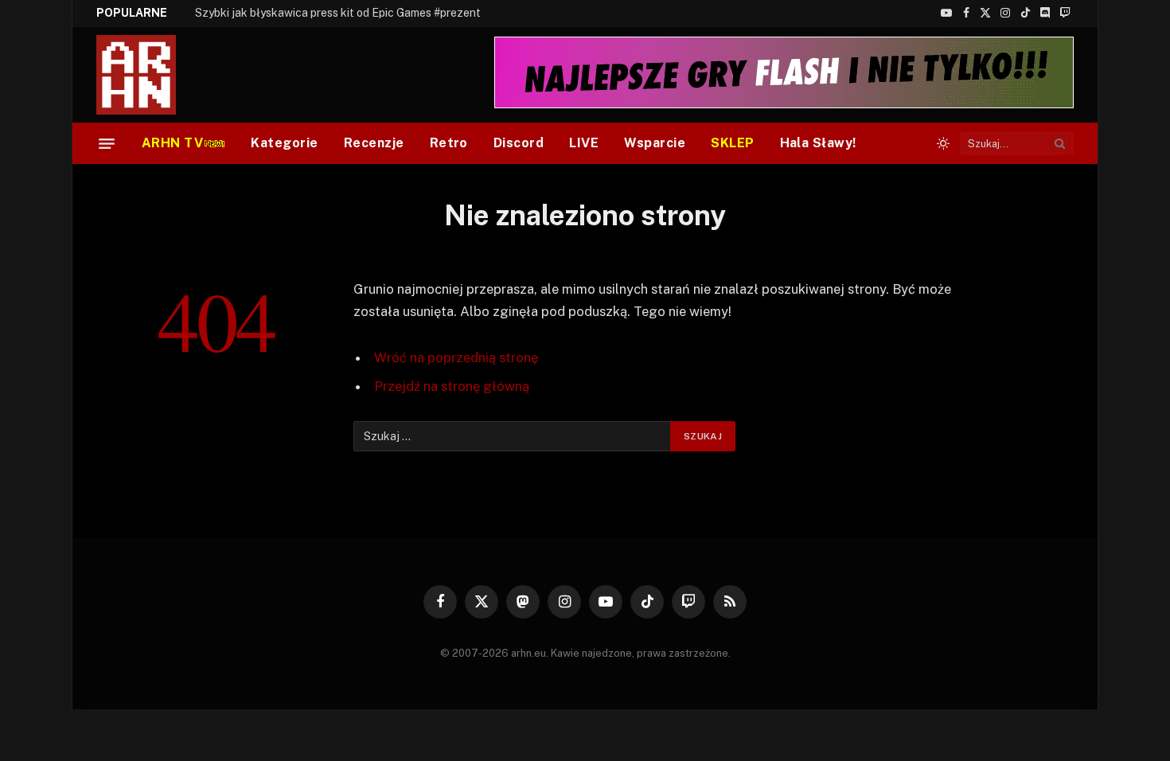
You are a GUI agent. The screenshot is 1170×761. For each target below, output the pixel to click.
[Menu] (107, 143)
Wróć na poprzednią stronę (456, 357)
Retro (449, 142)
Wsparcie (654, 142)
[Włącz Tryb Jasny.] (943, 143)
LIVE (584, 142)
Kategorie (284, 142)
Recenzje (374, 142)
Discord (518, 142)
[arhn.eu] (147, 75)
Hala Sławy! (818, 142)
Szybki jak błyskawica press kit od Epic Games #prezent (338, 12)
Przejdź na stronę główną (451, 386)
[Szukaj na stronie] (1060, 143)
